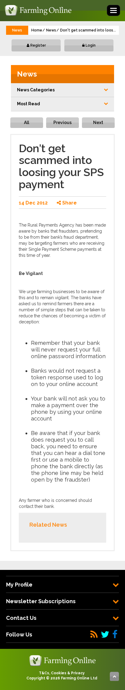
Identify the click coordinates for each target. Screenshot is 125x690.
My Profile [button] (19, 584)
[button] (62, 90)
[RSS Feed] (94, 634)
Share (69, 203)
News (51, 30)
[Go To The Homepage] (62, 660)
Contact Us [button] (21, 618)
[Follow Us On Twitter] (105, 634)
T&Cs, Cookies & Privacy (62, 673)
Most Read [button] (28, 103)
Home (36, 30)
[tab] (62, 584)
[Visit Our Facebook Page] (114, 634)
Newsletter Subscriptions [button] (41, 601)
